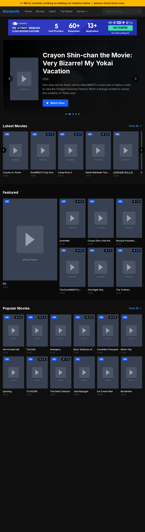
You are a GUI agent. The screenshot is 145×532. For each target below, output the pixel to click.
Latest (52, 11)
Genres (81, 11)
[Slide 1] (66, 114)
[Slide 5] (79, 114)
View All (134, 125)
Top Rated (66, 11)
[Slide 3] (73, 114)
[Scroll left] (3, 150)
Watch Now (57, 102)
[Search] (139, 11)
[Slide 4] (76, 114)
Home (28, 11)
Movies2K (11, 11)
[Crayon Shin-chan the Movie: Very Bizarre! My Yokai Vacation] (24, 79)
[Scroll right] (141, 150)
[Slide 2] (69, 114)
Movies (40, 11)
